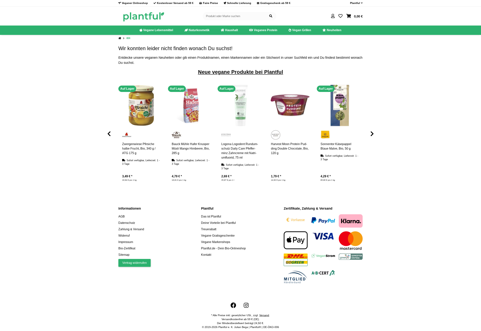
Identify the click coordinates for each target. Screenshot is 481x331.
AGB (121, 216)
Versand (264, 315)
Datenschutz (126, 222)
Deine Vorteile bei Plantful (218, 222)
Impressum (125, 242)
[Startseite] (119, 38)
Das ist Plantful (211, 216)
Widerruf (124, 235)
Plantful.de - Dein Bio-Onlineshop (223, 248)
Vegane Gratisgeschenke (218, 235)
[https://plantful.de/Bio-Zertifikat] (323, 272)
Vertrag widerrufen (134, 262)
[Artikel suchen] (270, 16)
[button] (355, 3)
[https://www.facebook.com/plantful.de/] (233, 305)
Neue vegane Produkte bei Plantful (240, 72)
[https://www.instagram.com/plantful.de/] (246, 305)
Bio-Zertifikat (126, 248)
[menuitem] (156, 30)
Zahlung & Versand (131, 229)
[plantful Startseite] (143, 15)
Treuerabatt (208, 229)
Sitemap (123, 254)
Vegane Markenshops (215, 242)
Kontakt (206, 254)
